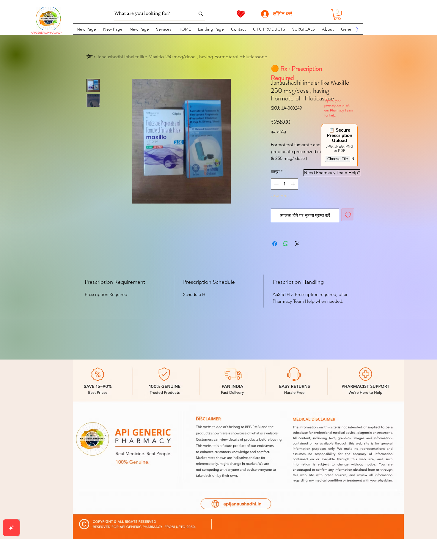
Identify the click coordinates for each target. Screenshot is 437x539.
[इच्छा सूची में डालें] (348, 215)
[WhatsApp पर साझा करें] (286, 243)
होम (89, 56)
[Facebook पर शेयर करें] (274, 243)
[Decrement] (276, 184)
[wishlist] (240, 14)
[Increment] (294, 184)
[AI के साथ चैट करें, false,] (11, 527)
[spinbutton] (285, 184)
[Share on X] (297, 243)
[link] (337, 14)
